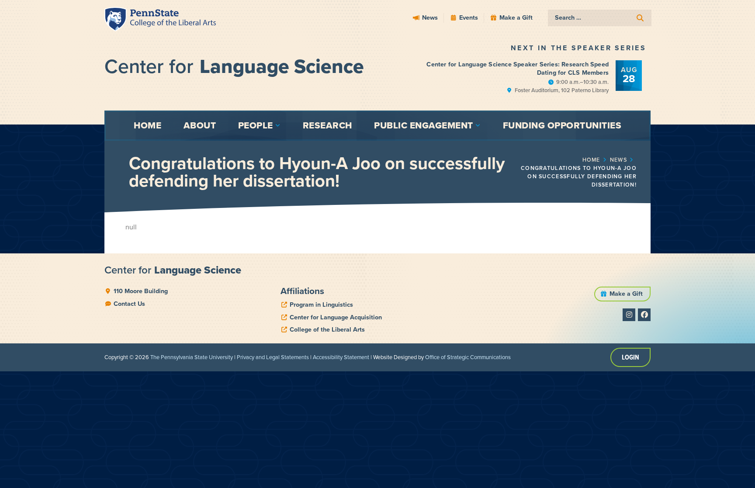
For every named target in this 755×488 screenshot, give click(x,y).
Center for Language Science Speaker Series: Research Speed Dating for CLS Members (517, 68)
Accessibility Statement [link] (341, 357)
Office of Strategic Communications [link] (468, 357)
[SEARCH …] (599, 18)
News (618, 160)
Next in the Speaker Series (578, 48)
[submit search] (640, 18)
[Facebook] (644, 314)
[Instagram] (629, 314)
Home (591, 160)
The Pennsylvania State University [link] (191, 357)
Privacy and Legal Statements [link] (273, 357)
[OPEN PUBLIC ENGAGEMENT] (478, 125)
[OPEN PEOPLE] (278, 125)
